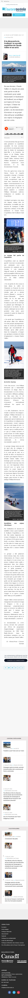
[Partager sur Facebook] (5, 667)
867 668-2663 (5, 982)
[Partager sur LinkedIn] (15, 667)
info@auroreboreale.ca (7, 987)
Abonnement (19, 15)
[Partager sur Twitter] (12, 667)
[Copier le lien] (19, 667)
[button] (7, 14)
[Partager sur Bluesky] (8, 667)
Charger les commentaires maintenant (15, 661)
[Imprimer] (22, 667)
